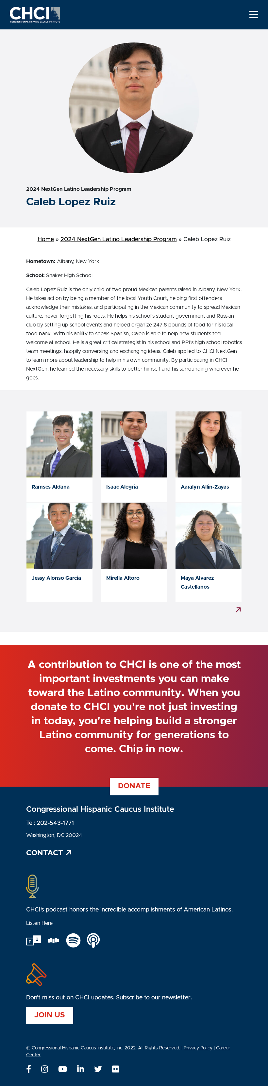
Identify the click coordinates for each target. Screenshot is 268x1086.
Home (46, 239)
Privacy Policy (198, 1048)
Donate (134, 786)
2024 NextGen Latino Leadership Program (118, 239)
